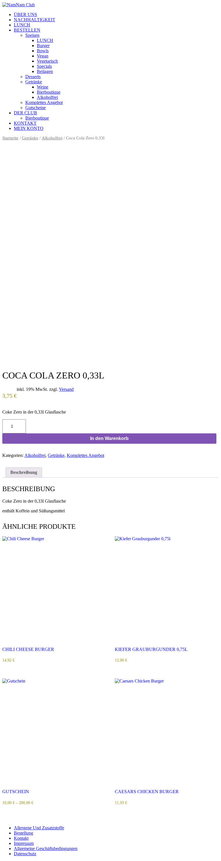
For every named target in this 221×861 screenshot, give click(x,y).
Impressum (24, 843)
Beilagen (45, 71)
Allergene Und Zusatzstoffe (39, 827)
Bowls (43, 50)
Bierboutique (48, 92)
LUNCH (22, 24)
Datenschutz (25, 853)
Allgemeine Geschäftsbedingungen (45, 848)
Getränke (33, 81)
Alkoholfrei (47, 97)
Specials (44, 66)
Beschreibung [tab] (23, 472)
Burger (43, 45)
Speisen (32, 35)
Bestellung (23, 833)
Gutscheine (35, 107)
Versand (66, 389)
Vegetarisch (47, 61)
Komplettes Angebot (44, 102)
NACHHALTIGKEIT (34, 19)
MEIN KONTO (28, 128)
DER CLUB (25, 112)
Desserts (33, 76)
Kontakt (21, 838)
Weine (42, 86)
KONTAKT (25, 123)
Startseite (10, 138)
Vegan (42, 55)
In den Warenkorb (109, 438)
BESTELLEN (27, 30)
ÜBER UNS (25, 14)
